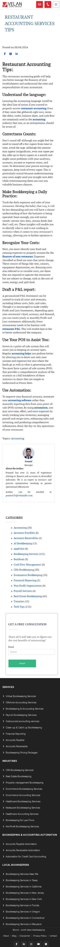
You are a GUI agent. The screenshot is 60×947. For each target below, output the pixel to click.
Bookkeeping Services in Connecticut (25, 918)
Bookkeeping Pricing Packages (22, 752)
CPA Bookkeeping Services (20, 770)
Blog (14, 936)
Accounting (17, 438)
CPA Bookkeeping (24, 569)
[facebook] (4, 54)
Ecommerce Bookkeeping (28, 575)
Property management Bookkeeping (24, 782)
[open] (56, 4)
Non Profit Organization (28, 585)
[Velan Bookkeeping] (18, 4)
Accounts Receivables (26, 538)
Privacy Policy (40, 936)
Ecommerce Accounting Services (23, 795)
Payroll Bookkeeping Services (21, 715)
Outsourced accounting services (22, 721)
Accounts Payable (15, 740)
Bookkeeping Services (26, 554)
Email (11, 646)
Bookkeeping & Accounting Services (25, 708)
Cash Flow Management (27, 564)
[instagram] (31, 944)
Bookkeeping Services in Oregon (23, 911)
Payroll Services (23, 591)
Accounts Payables (24, 532)
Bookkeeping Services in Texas (22, 880)
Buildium (19, 559)
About (6, 936)
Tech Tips (19, 606)
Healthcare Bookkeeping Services (23, 801)
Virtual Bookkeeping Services (21, 696)
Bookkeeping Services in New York (24, 899)
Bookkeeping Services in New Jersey (25, 893)
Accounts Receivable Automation (23, 850)
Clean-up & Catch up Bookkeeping (24, 727)
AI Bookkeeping (23, 543)
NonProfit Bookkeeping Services (22, 826)
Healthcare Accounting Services (22, 814)
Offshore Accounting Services (21, 702)
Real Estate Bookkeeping (28, 596)
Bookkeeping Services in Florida (22, 905)
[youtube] (38, 944)
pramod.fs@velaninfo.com (19, 495)
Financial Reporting (25, 580)
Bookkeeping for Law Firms (20, 820)
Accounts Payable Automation (21, 844)
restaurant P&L (11, 329)
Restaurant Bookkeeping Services (23, 807)
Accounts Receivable (17, 746)
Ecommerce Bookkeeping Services (24, 789)
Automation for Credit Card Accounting (26, 856)
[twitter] (10, 54)
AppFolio (19, 548)
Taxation (19, 601)
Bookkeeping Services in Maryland (23, 924)
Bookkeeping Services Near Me (22, 874)
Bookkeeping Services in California (23, 886)
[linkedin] (16, 54)
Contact (53, 936)
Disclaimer (25, 936)
